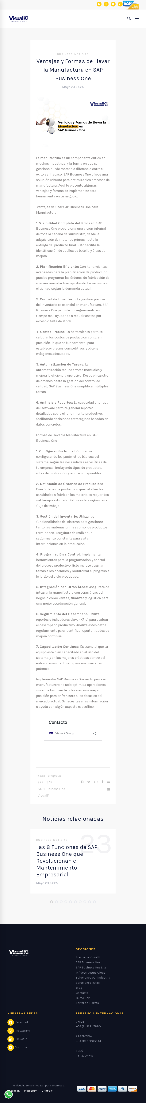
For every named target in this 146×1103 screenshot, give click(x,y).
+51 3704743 (85, 1055)
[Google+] (95, 782)
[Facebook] (82, 782)
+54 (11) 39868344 (88, 1041)
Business (65, 54)
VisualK (43, 795)
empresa (54, 776)
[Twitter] (89, 782)
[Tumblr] (102, 782)
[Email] (108, 789)
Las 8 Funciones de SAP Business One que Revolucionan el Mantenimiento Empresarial (67, 861)
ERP (40, 782)
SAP (49, 782)
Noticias (81, 54)
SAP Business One (51, 789)
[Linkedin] (108, 782)
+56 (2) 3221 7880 (88, 1026)
